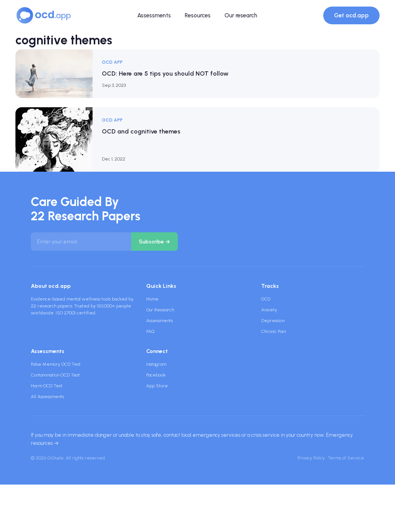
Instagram (156, 364)
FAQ (150, 331)
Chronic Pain (273, 331)
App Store (157, 385)
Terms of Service (346, 458)
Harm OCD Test (46, 385)
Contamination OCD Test (55, 375)
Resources (198, 15)
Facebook (155, 375)
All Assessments (47, 396)
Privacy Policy (311, 458)
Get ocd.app (351, 15)
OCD (265, 299)
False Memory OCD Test (56, 364)
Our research (241, 15)
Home (152, 299)
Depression (273, 320)
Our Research (160, 309)
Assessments (154, 15)
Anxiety (269, 309)
